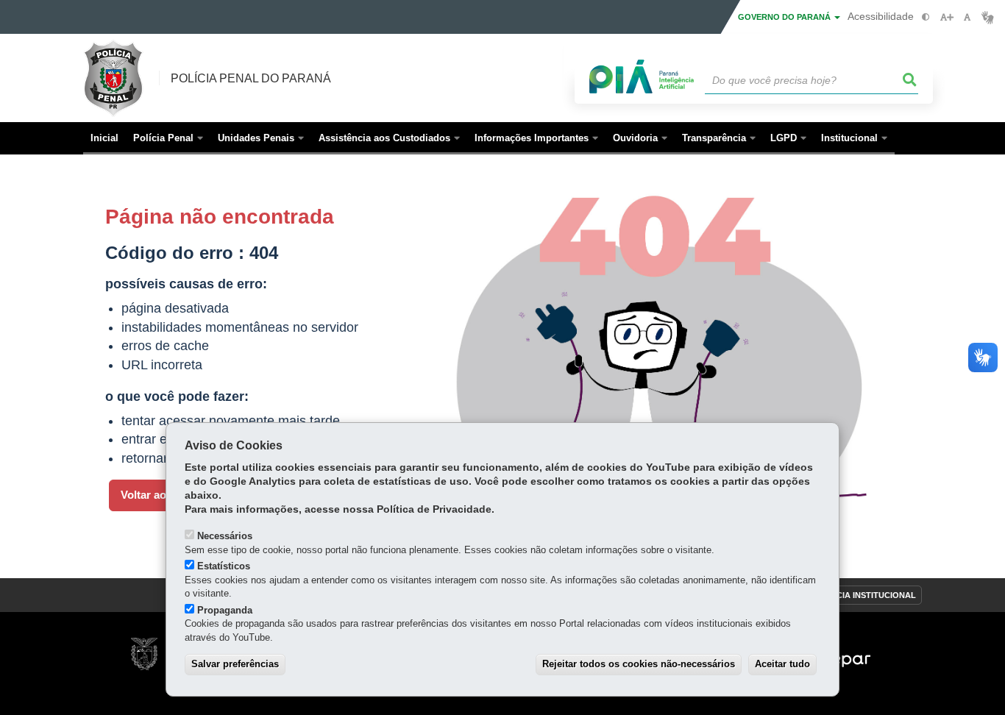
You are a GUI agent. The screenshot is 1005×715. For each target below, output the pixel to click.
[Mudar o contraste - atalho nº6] (925, 17)
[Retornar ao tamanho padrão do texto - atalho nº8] (967, 17)
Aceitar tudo (782, 663)
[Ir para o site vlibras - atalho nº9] (987, 17)
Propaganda (224, 610)
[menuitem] (168, 138)
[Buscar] (910, 80)
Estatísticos (223, 566)
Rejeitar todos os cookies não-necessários (638, 663)
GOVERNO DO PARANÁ (785, 17)
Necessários (224, 535)
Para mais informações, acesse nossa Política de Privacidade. (339, 509)
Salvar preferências (235, 663)
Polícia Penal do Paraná (251, 78)
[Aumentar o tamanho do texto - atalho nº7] (946, 17)
